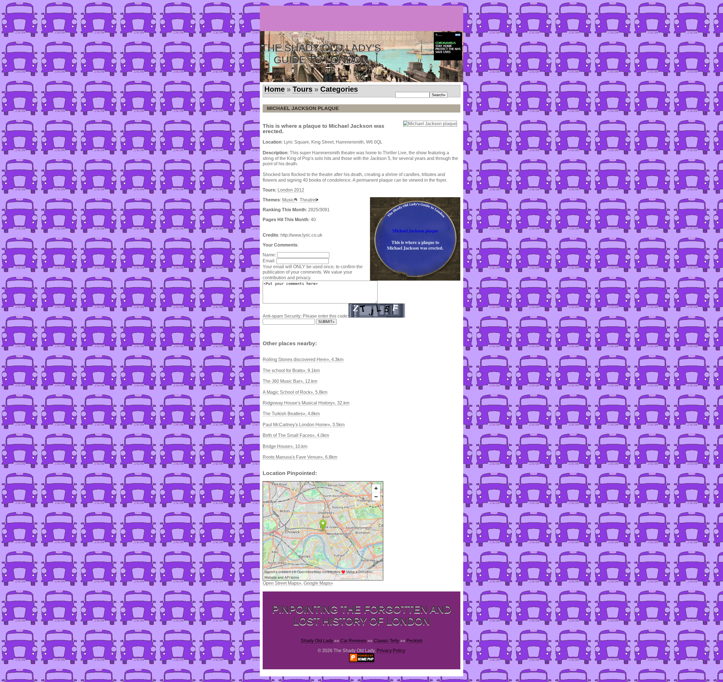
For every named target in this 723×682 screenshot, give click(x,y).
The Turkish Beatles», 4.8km (291, 413)
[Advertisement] (362, 18)
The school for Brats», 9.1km (291, 370)
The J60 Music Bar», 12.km (290, 381)
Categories (339, 89)
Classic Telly (386, 640)
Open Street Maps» (282, 583)
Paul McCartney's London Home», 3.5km (304, 424)
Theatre (307, 199)
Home (274, 89)
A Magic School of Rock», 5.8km (295, 392)
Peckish (414, 640)
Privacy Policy (391, 650)
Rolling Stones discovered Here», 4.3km (303, 359)
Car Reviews (353, 640)
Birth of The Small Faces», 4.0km (296, 435)
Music (288, 199)
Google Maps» (318, 583)
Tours (302, 89)
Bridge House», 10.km (285, 446)
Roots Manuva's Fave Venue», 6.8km (300, 457)
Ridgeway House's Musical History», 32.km (306, 403)
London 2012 (291, 190)
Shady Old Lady (317, 640)
